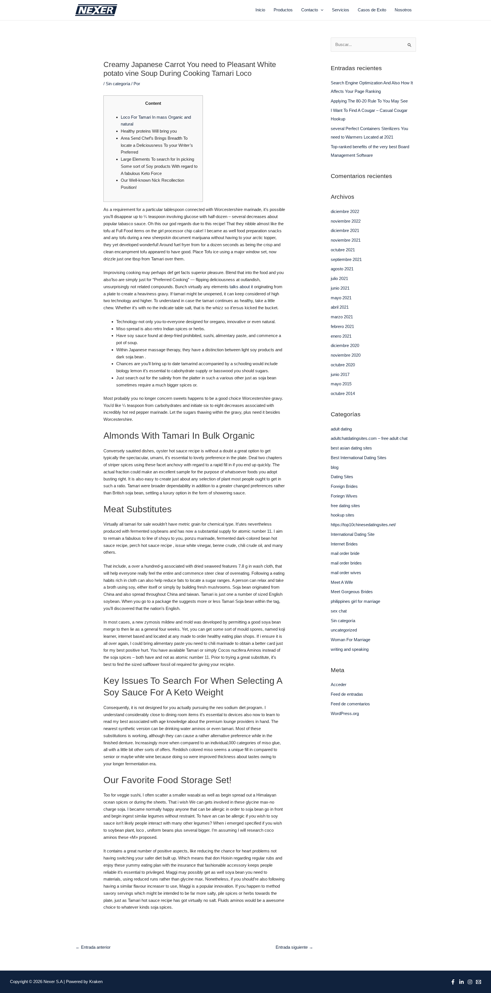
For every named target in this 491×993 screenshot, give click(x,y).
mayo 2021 (341, 297)
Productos (283, 9)
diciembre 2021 (345, 230)
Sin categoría (118, 83)
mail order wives (346, 572)
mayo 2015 (341, 383)
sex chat (339, 611)
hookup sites (342, 515)
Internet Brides (344, 544)
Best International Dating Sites (358, 457)
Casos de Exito (372, 9)
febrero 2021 (342, 326)
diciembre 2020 (345, 345)
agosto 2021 (342, 268)
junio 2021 (340, 288)
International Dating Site (353, 534)
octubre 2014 (343, 393)
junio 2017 (340, 374)
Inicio (260, 9)
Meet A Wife (342, 582)
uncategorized (344, 630)
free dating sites (345, 505)
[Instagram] (470, 981)
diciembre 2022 (345, 211)
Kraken (96, 981)
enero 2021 (341, 336)
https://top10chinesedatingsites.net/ (363, 524)
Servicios (340, 9)
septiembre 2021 (346, 259)
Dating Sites (342, 476)
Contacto (309, 9)
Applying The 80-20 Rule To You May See (369, 101)
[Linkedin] (461, 981)
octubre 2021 (343, 249)
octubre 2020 (343, 364)
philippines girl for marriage (355, 601)
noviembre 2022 (346, 221)
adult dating (341, 429)
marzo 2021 (342, 316)
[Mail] (478, 981)
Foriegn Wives (344, 496)
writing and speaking (350, 649)
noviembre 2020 (346, 355)
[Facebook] (452, 981)
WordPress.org (345, 713)
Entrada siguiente (294, 947)
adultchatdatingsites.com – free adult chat (369, 438)
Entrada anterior (93, 947)
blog (334, 467)
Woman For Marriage (350, 639)
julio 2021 (339, 278)
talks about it (241, 286)
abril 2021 (340, 307)
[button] (320, 10)
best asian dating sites (351, 448)
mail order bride (345, 553)
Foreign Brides (344, 486)
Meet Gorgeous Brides (352, 591)
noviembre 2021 (346, 240)
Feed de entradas (347, 694)
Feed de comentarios (350, 703)
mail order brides (346, 563)
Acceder (338, 684)
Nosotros (403, 9)
